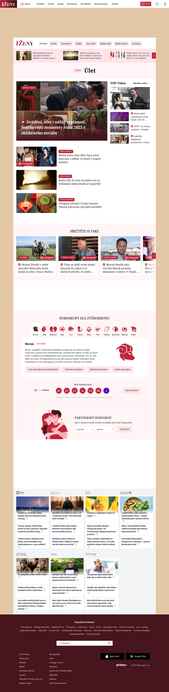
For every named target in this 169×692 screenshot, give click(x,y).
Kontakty (53, 666)
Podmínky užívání (26, 670)
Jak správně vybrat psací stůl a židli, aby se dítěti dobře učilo (100, 576)
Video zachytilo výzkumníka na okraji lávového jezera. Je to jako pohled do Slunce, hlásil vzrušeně (101, 541)
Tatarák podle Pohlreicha (71, 630)
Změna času (82, 627)
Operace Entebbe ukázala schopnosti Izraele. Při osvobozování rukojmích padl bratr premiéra (101, 530)
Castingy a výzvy (56, 662)
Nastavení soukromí (57, 683)
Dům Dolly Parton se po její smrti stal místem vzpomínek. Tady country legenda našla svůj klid (100, 603)
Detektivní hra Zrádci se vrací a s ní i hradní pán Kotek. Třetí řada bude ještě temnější (66, 516)
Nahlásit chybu (25, 683)
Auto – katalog (142, 627)
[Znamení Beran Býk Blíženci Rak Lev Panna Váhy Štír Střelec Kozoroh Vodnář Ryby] (84, 429)
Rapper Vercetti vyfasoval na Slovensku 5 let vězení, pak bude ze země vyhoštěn (67, 590)
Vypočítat (124, 429)
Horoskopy (72, 4)
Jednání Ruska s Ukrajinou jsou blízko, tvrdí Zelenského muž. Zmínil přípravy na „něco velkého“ (32, 541)
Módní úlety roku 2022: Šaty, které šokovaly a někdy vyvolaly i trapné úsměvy (79, 159)
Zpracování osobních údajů (60, 670)
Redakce (52, 679)
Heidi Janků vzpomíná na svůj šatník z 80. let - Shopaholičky (139, 118)
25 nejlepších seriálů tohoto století (32, 575)
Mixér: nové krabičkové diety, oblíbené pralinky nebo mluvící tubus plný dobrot (134, 529)
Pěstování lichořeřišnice (103, 630)
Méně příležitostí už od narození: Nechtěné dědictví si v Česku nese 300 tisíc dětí (45, 57)
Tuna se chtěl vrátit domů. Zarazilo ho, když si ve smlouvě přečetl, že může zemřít (78, 270)
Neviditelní (86, 4)
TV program (71, 627)
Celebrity (40, 4)
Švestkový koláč (93, 634)
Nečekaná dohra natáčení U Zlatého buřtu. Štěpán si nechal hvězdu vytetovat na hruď (65, 541)
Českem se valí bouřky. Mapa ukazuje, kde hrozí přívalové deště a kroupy (32, 516)
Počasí (98, 627)
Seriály (61, 4)
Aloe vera (88, 630)
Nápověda (53, 675)
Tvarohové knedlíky (141, 630)
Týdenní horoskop (74, 369)
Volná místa (24, 658)
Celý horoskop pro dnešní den (43, 369)
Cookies (22, 675)
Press (51, 658)
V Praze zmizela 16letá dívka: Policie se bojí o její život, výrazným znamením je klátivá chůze (32, 529)
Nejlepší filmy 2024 (41, 627)
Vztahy (51, 4)
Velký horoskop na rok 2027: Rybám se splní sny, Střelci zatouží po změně (91, 55)
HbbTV (22, 666)
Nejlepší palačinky (77, 634)
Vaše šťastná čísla (82, 384)
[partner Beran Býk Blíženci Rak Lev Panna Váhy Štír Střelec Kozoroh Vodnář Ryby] (104, 429)
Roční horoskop (122, 369)
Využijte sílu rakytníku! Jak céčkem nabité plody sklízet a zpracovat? (101, 588)
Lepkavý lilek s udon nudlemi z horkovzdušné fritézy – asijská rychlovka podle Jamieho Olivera (135, 516)
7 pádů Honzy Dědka (27, 630)
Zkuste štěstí (131, 390)
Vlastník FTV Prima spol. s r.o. (31, 679)
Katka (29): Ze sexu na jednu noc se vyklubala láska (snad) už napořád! (80, 182)
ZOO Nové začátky (126, 627)
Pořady (115, 4)
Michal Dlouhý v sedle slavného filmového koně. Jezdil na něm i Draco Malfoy (35, 268)
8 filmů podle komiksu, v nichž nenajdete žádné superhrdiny (30, 588)
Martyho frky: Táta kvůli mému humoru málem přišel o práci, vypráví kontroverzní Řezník (65, 577)
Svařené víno (54, 630)
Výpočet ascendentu (123, 630)
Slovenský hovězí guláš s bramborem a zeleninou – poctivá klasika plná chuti (136, 541)
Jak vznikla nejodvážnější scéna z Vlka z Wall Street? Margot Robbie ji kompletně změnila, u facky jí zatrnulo (32, 604)
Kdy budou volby (110, 627)
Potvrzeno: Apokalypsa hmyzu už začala (101, 514)
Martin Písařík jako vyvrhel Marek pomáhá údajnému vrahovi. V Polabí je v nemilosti (119, 270)
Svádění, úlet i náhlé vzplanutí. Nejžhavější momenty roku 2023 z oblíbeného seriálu (53, 127)
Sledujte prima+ (101, 4)
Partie (91, 627)
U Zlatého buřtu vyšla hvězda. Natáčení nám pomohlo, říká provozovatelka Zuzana (64, 529)
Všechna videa (140, 83)
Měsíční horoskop (99, 369)
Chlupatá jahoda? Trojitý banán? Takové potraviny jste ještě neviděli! (80, 205)
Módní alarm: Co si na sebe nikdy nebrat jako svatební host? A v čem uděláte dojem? (138, 57)
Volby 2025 (42, 630)
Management (54, 654)
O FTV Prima (24, 654)
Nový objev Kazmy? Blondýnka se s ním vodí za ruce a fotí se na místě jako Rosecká (66, 603)
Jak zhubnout (26, 627)
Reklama (22, 662)
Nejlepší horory (57, 627)
